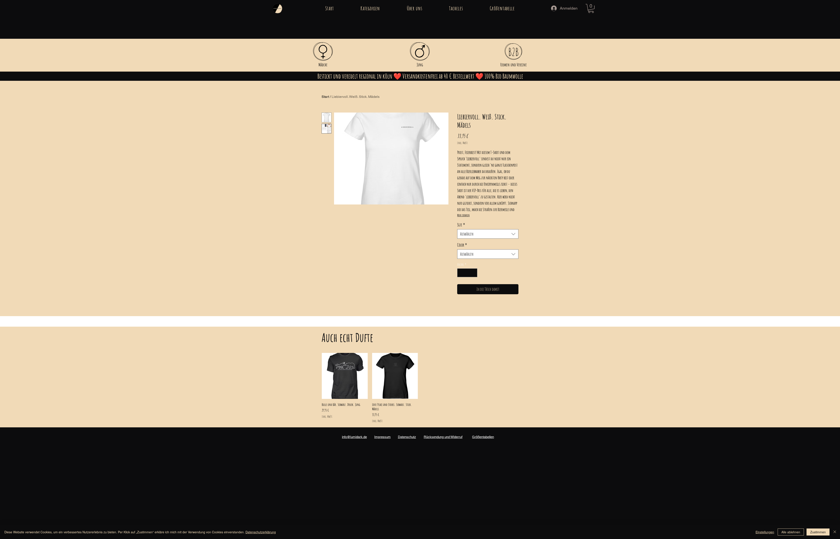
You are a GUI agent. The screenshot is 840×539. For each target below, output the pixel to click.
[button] (370, 8)
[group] (420, 388)
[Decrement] (461, 273)
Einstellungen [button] (765, 532)
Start (325, 97)
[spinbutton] (467, 273)
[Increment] (474, 273)
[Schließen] (834, 531)
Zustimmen (818, 532)
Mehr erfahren (463, 215)
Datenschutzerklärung (260, 532)
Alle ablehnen (790, 532)
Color (462, 245)
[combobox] (487, 234)
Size (461, 224)
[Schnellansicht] (345, 376)
